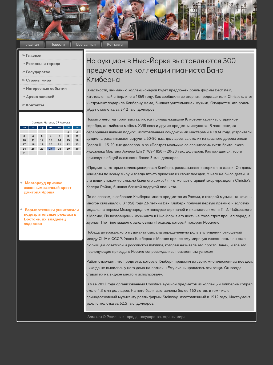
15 (68, 140)
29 (68, 148)
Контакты (115, 44)
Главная (32, 44)
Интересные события (46, 89)
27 (50, 148)
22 (68, 144)
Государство (38, 72)
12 (41, 140)
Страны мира (38, 80)
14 (59, 140)
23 (77, 144)
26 (41, 148)
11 (33, 140)
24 (24, 148)
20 (50, 144)
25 (33, 148)
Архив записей (40, 97)
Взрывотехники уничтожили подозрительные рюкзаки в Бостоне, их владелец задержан (51, 217)
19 (41, 144)
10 (24, 140)
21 (59, 144)
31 (24, 153)
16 (77, 140)
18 (33, 144)
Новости (57, 44)
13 (50, 140)
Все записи (86, 44)
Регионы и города (43, 64)
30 (77, 148)
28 (59, 148)
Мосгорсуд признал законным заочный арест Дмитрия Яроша (47, 188)
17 (24, 144)
